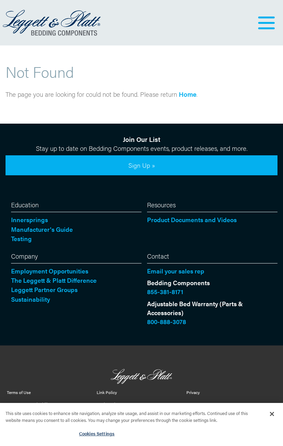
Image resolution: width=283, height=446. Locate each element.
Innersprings (29, 219)
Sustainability (30, 299)
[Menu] (266, 22)
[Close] (272, 414)
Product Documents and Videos (192, 219)
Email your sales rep (175, 271)
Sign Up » (141, 165)
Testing (21, 238)
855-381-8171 (165, 291)
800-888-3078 (166, 321)
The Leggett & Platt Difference (54, 280)
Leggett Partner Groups (44, 289)
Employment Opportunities (49, 271)
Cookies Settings (97, 433)
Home (187, 94)
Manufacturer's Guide (42, 229)
